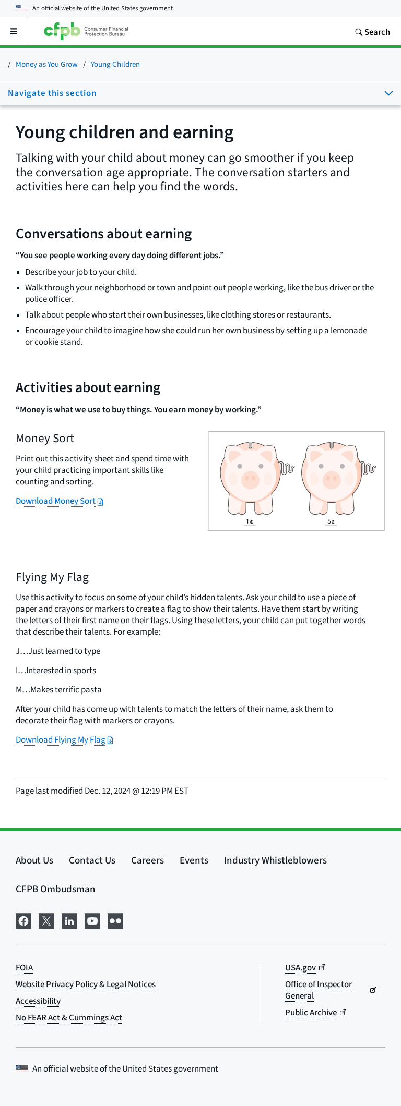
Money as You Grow (47, 64)
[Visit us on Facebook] (23, 919)
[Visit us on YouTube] (92, 919)
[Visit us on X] (46, 919)
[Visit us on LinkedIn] (69, 919)
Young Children (115, 64)
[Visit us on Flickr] (115, 919)
